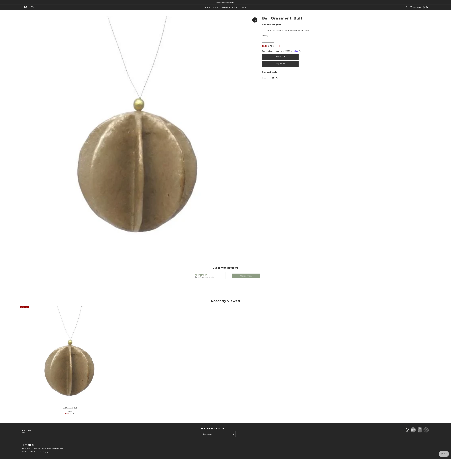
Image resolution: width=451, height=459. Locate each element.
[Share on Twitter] (273, 78)
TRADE (215, 7)
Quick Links (26, 430)
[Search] (406, 7)
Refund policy (26, 448)
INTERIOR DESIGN (230, 7)
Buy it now (280, 64)
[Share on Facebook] (269, 78)
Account (417, 7)
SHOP (206, 7)
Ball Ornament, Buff (70, 408)
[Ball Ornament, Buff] (70, 356)
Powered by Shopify (41, 452)
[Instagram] (33, 445)
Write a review (246, 276)
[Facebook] (23, 445)
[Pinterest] (26, 445)
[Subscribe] (232, 434)
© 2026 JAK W (27, 452)
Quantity (265, 36)
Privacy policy (36, 448)
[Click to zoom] (254, 20)
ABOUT (244, 7)
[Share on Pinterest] (277, 78)
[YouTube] (29, 445)
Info (23, 433)
